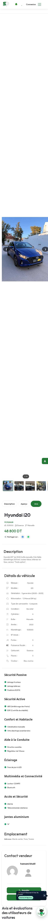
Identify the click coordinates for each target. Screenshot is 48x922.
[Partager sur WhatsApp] (28, 537)
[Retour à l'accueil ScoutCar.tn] (6, 4)
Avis (36, 504)
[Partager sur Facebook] (22, 537)
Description (9, 504)
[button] (41, 911)
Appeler (25, 890)
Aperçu (24, 504)
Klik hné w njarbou (25, 897)
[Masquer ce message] (44, 895)
